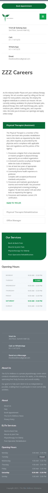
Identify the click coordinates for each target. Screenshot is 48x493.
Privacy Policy (9, 419)
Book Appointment (24, 6)
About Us (7, 406)
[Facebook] (4, 329)
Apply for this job (14, 203)
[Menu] (42, 17)
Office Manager (14, 220)
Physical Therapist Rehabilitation (22, 212)
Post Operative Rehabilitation (20, 254)
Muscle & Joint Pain (16, 247)
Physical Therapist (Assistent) (20, 125)
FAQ (5, 409)
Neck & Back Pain (15, 243)
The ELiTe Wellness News (14, 416)
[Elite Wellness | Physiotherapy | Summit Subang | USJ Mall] (7, 18)
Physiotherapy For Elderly (18, 251)
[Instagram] (8, 329)
